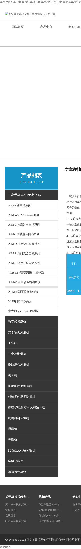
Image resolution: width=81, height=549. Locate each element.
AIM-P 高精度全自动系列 (23, 234)
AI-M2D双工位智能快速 (23, 291)
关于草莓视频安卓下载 (17, 496)
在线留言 (10, 515)
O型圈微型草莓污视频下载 (51, 504)
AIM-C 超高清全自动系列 (24, 224)
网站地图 (5, 546)
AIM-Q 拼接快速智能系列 (24, 243)
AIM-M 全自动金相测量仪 (24, 282)
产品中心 (46, 26)
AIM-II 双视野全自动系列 (24, 263)
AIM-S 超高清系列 (19, 205)
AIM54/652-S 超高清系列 (23, 215)
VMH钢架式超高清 (20, 301)
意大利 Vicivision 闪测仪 (23, 311)
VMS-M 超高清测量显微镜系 (26, 272)
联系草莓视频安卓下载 (17, 521)
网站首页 (18, 26)
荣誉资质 (10, 509)
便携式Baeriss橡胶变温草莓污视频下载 (51, 515)
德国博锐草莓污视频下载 (51, 521)
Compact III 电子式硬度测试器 (51, 509)
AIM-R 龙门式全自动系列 (24, 253)
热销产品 (45, 496)
